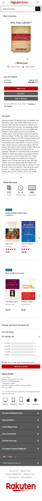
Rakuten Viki (14, 471)
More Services (14, 477)
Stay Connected (9, 434)
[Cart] (37, 2)
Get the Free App (9, 441)
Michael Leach (22, 63)
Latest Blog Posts (9, 427)
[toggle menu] (3, 2)
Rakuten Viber (26, 471)
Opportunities (8, 420)
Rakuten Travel (29, 474)
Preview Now (15, 67)
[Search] (37, 9)
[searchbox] (21, 9)
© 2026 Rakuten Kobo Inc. (11, 463)
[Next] (39, 238)
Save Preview (30, 67)
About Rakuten (26, 477)
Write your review (21, 366)
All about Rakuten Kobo (12, 413)
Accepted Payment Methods (14, 449)
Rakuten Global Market (13, 474)
